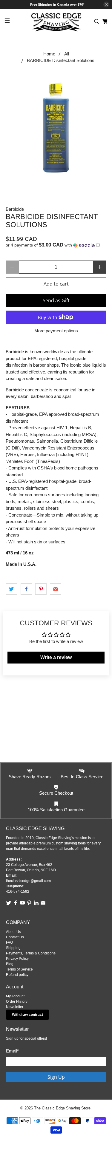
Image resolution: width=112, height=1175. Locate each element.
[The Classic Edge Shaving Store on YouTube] (22, 904)
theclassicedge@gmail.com (28, 881)
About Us (13, 932)
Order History (16, 1001)
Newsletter (14, 1007)
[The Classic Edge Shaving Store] (56, 21)
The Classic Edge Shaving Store (62, 1108)
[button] (56, 245)
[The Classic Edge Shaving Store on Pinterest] (29, 904)
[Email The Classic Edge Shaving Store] (43, 904)
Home (49, 54)
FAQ (9, 942)
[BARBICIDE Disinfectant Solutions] (56, 127)
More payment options (56, 330)
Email (12, 1050)
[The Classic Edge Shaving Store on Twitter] (8, 904)
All (66, 54)
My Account (15, 996)
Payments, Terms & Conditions (31, 953)
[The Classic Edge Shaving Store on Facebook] (15, 904)
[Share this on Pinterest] (41, 589)
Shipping (13, 948)
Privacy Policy (17, 959)
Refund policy (17, 975)
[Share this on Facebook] (26, 589)
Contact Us (15, 937)
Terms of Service (19, 969)
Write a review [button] (56, 657)
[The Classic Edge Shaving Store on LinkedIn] (36, 904)
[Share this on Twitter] (11, 589)
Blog (9, 964)
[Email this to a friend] (55, 589)
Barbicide (15, 209)
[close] (106, 4)
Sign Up (56, 1077)
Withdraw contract (27, 1015)
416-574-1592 (17, 891)
